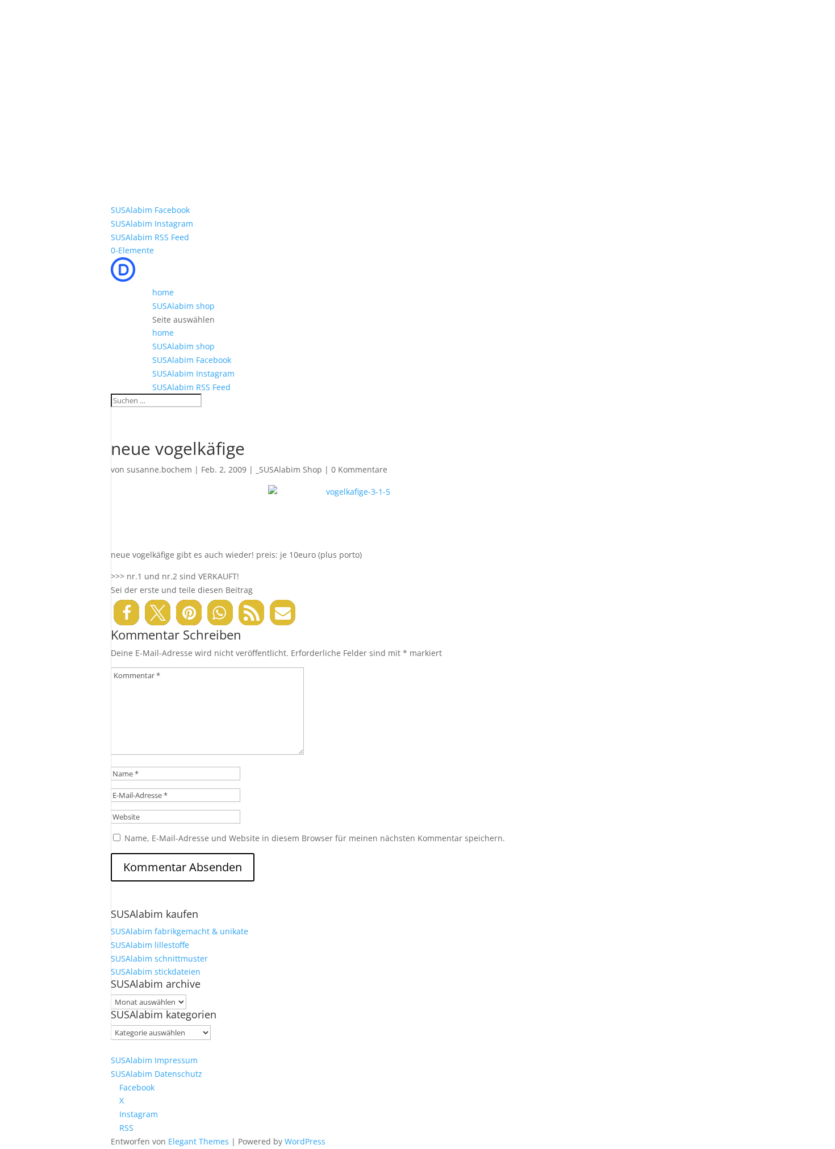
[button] (126, 612)
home (163, 292)
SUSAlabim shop (183, 305)
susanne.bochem (159, 469)
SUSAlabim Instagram (152, 223)
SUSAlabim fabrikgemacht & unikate (179, 931)
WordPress (305, 1141)
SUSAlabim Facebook (150, 209)
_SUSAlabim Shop (289, 469)
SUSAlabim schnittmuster (159, 958)
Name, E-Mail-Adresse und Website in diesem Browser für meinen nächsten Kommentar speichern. (314, 838)
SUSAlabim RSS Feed (150, 237)
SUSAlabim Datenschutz (156, 1073)
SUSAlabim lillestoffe (150, 944)
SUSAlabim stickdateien (156, 971)
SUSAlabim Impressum (154, 1060)
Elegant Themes (198, 1141)
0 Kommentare (359, 469)
